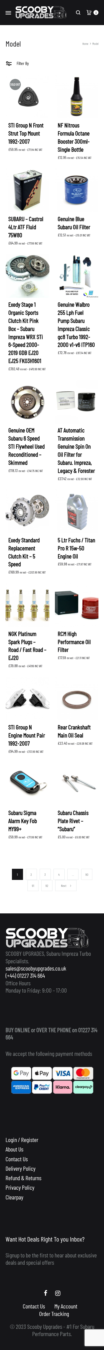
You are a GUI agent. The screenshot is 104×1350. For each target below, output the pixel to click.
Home (85, 43)
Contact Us (17, 1158)
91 (33, 885)
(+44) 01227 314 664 (25, 975)
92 (46, 885)
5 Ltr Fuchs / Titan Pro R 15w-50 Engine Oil (76, 548)
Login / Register (22, 1139)
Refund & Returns (23, 1177)
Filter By (22, 63)
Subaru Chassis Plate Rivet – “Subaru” (73, 820)
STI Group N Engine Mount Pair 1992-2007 (26, 735)
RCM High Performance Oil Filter (74, 641)
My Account (65, 1306)
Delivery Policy (20, 1168)
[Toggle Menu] (8, 13)
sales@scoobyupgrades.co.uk (36, 968)
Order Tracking (54, 1313)
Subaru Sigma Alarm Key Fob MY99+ (22, 820)
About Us (14, 1149)
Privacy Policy (20, 1187)
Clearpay (14, 1197)
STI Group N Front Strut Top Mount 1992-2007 (26, 133)
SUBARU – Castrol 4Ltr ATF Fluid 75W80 (25, 226)
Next (63, 885)
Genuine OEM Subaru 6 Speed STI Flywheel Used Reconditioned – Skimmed (26, 446)
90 (86, 874)
